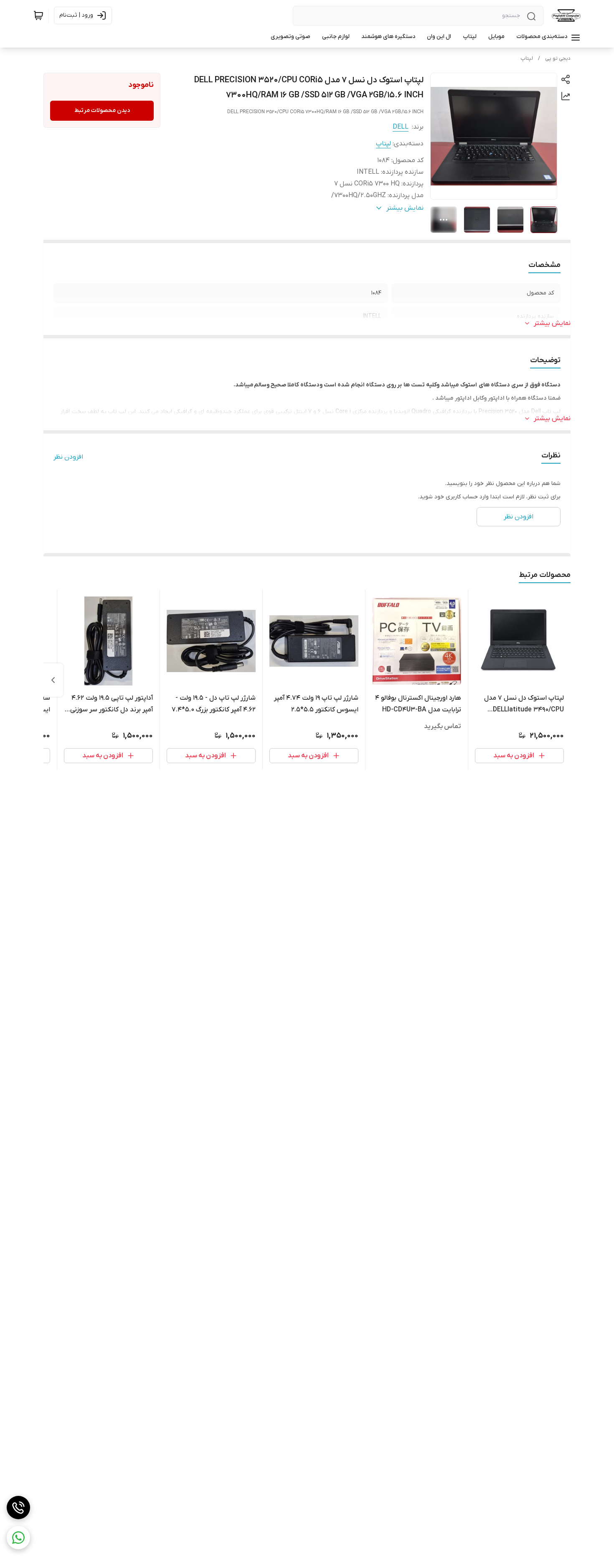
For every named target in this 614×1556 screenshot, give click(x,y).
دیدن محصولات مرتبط (102, 110)
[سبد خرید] (38, 15)
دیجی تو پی (558, 58)
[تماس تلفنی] (18, 1507)
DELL (400, 127)
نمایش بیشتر (552, 323)
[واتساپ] (18, 1537)
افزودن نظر (68, 457)
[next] (53, 680)
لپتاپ (526, 58)
